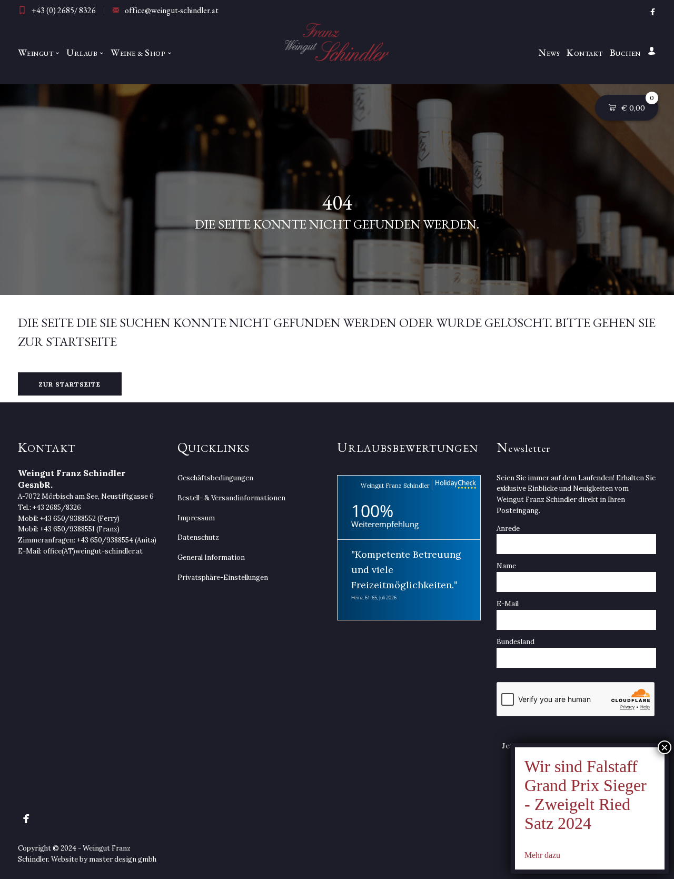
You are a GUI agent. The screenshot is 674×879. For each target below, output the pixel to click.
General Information (211, 557)
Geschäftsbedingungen (215, 477)
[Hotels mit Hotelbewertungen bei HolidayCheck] (454, 484)
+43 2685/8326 (57, 507)
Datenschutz (198, 537)
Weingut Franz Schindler (395, 485)
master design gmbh (122, 859)
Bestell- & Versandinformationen (231, 497)
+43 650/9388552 (68, 518)
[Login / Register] (650, 52)
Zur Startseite (70, 384)
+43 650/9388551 (67, 529)
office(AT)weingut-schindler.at (93, 551)
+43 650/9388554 (105, 540)
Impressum (196, 517)
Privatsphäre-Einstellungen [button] (222, 577)
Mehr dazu (542, 855)
